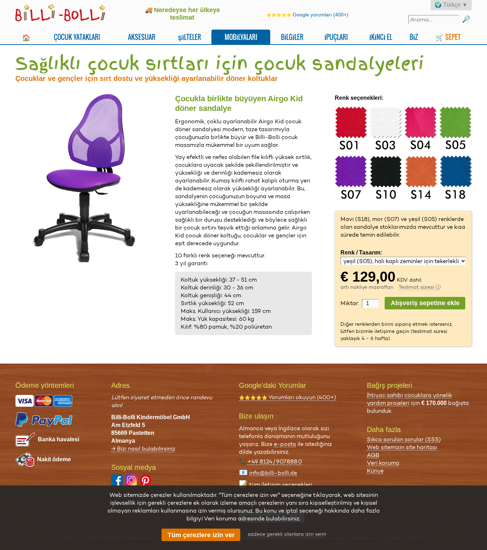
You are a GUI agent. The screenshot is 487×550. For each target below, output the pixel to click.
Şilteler (189, 37)
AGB (373, 455)
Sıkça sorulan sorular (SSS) (404, 439)
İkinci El (380, 37)
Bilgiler (292, 37)
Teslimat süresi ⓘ (420, 287)
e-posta (285, 444)
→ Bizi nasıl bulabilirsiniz (143, 448)
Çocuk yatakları (77, 37)
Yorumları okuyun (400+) (287, 397)
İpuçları (336, 37)
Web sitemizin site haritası (402, 447)
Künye (375, 470)
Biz (414, 37)
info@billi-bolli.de (273, 472)
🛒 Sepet (448, 37)
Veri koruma (383, 462)
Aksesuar (141, 37)
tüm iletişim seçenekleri (280, 484)
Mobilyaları (241, 37)
